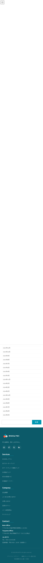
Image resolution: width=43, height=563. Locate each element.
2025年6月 (6, 367)
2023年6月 (6, 411)
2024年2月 (6, 391)
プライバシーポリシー (13, 556)
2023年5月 (6, 415)
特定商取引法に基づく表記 (21, 559)
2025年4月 (6, 371)
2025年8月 (6, 360)
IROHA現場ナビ (7, 477)
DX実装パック (6, 472)
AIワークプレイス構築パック (10, 468)
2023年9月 (6, 399)
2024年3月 (6, 387)
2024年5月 (6, 383)
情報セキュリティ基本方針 (29, 556)
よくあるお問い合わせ (9, 497)
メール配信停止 (7, 510)
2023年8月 (6, 403)
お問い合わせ (6, 501)
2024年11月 (6, 379)
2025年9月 (6, 356)
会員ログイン (6, 506)
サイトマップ (6, 514)
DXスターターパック (8, 463)
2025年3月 (6, 375)
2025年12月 (6, 348)
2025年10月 (6, 352)
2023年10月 (6, 395)
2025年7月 (6, 364)
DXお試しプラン (7, 459)
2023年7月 (6, 407)
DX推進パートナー (7, 481)
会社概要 (5, 492)
